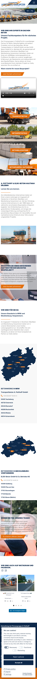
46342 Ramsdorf (7, 406)
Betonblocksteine (20, 150)
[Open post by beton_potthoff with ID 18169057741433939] (8, 583)
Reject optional (18, 657)
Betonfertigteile (19, 133)
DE (28, 11)
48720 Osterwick (7, 403)
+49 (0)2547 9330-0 (10, 396)
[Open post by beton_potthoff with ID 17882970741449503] (26, 583)
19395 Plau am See (7, 487)
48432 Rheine (6, 413)
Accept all (18, 663)
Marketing (21, 650)
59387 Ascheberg (7, 399)
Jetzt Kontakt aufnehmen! (12, 74)
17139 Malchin (6, 494)
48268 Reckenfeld (7, 409)
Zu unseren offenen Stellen (12, 536)
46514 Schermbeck (8, 416)
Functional (27, 647)
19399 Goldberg (6, 484)
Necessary (13, 647)
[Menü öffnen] (34, 2)
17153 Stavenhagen (8, 490)
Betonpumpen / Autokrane (21, 167)
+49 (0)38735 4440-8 (10, 480)
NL (32, 11)
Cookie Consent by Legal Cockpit (27, 673)
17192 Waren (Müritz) (8, 497)
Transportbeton (19, 116)
